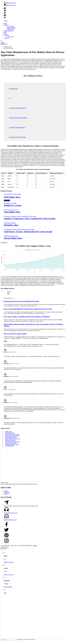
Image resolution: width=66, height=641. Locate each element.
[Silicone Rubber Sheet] (11, 236)
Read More (7, 200)
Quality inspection (8, 30)
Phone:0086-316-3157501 (10, 513)
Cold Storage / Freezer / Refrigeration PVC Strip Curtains (28, 232)
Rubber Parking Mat (10, 440)
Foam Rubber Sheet (12, 212)
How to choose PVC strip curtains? (15, 333)
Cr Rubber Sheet (9, 446)
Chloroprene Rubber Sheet (12, 444)
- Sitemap (34, 545)
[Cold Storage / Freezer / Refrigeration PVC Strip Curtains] (19, 229)
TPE (8, 293)
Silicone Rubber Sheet (13, 238)
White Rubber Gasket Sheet (12, 434)
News (5, 33)
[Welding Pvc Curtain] (10, 203)
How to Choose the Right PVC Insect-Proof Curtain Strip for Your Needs (28, 309)
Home (5, 23)
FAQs (5, 32)
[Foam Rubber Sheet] (11, 209)
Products (6, 25)
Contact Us (7, 38)
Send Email (4, 548)
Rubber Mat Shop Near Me (12, 435)
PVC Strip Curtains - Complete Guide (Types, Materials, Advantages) (27, 316)
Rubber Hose (10, 29)
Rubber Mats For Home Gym (12, 438)
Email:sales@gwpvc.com (10, 519)
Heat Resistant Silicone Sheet (12, 441)
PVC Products (10, 26)
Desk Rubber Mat (9, 433)
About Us (6, 35)
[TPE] (9, 291)
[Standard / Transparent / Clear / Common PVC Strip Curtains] (20, 216)
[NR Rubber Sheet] (10, 223)
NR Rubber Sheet (11, 225)
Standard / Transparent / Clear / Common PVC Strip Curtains (29, 218)
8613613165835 (8, 587)
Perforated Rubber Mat (11, 437)
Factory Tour (10, 36)
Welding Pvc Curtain (12, 205)
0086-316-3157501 (9, 562)
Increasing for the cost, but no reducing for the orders (21, 301)
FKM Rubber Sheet (12, 197)
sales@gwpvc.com (8, 574)
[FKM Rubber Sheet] (12, 194)
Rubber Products (11, 28)
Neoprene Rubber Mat (10, 443)
